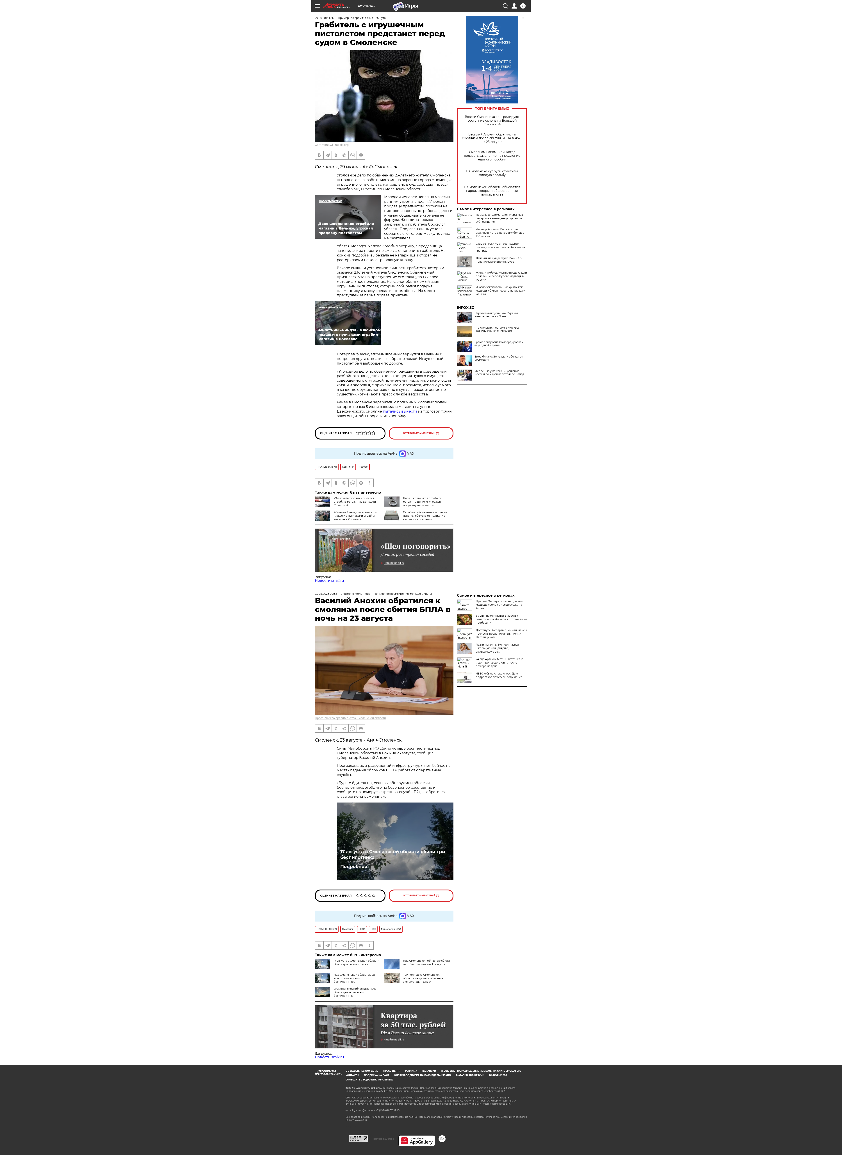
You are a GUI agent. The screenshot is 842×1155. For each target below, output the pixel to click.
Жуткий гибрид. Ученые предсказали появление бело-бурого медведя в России (501, 276)
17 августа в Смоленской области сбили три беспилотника (392, 854)
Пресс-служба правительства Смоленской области (350, 718)
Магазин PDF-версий (470, 1075)
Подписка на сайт (376, 1075)
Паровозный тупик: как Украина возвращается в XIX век (497, 315)
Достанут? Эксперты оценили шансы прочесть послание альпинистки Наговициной (501, 633)
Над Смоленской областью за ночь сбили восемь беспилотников (354, 978)
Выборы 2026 (498, 1075)
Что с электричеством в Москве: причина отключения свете (497, 329)
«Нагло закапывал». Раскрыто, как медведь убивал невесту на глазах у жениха (500, 290)
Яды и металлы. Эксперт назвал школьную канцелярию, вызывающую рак (497, 648)
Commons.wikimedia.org (332, 144)
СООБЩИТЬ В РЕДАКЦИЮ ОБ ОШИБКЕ (369, 1079)
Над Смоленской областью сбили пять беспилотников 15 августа (426, 962)
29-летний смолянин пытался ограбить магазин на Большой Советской (355, 502)
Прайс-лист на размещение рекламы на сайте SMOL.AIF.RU (481, 1071)
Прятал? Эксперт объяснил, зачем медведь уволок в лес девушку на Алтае (499, 605)
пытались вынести (400, 411)
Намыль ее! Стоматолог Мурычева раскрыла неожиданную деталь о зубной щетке (499, 218)
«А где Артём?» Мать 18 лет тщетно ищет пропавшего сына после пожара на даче (499, 662)
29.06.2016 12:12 (324, 18)
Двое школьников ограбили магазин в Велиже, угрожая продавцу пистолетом (422, 502)
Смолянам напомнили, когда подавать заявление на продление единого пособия (492, 155)
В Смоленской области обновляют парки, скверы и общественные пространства (492, 190)
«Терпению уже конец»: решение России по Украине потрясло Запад (499, 373)
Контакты (352, 1075)
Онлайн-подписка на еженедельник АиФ (422, 1075)
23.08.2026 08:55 (326, 593)
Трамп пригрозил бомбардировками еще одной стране (500, 344)
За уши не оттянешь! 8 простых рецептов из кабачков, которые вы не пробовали (501, 619)
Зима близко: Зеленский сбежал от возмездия (499, 358)
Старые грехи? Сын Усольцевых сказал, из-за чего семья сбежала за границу (500, 247)
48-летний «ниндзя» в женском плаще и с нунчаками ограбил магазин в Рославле (355, 516)
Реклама (411, 1071)
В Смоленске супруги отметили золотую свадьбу (492, 173)
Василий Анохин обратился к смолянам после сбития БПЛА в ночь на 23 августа (492, 138)
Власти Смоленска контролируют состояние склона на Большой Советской (492, 120)
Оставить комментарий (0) (421, 433)
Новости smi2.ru (329, 580)
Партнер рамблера (383, 1138)
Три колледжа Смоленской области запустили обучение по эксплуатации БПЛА (425, 978)
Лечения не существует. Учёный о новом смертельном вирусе (499, 259)
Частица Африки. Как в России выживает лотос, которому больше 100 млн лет (500, 233)
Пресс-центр (391, 1071)
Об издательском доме (362, 1071)
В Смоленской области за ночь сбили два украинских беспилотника (355, 992)
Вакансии (429, 1071)
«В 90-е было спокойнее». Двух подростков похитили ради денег (499, 675)
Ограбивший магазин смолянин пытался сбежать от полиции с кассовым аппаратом (425, 516)
